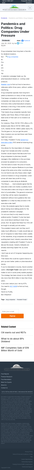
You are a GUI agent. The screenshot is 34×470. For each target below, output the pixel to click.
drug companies (10, 299)
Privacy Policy (29, 451)
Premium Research (6, 376)
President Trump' (22, 299)
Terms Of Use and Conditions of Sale (23, 454)
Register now (5, 84)
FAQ (31, 456)
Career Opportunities (27, 459)
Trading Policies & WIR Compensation (22, 464)
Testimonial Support (27, 466)
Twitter (21, 43)
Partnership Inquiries (27, 461)
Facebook (27, 40)
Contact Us (4, 388)
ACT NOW (13, 286)
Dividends (4, 18)
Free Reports (5, 374)
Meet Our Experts (6, 382)
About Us (4, 385)
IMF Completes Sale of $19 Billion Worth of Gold (15, 349)
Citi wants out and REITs (13, 332)
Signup (12, 316)
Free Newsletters (6, 379)
